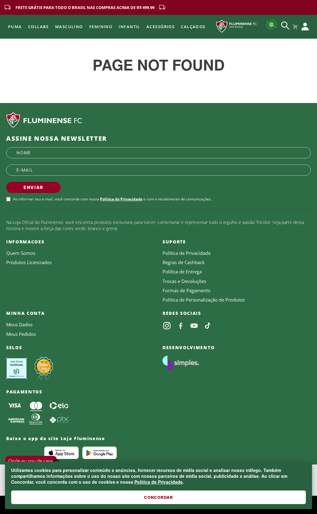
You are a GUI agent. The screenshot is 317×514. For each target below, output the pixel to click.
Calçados (193, 26)
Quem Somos (20, 253)
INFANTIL (129, 26)
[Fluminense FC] (158, 120)
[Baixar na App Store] (61, 453)
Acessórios (160, 26)
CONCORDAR (158, 497)
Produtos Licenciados (29, 262)
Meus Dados (19, 324)
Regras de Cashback (184, 262)
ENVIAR (33, 187)
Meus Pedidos (21, 334)
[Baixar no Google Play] (99, 453)
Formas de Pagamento (187, 290)
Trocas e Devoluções (184, 281)
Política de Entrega (182, 271)
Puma (15, 26)
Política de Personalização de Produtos (204, 300)
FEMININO (101, 26)
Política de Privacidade (158, 482)
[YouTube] (194, 325)
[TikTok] (207, 325)
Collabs (38, 26)
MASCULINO (69, 26)
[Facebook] (180, 325)
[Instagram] (167, 325)
